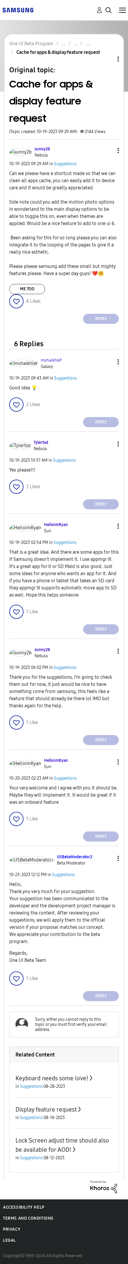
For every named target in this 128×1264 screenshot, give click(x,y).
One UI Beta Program (31, 43)
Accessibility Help (23, 1207)
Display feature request (46, 1109)
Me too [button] (27, 288)
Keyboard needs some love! (51, 1078)
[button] (108, 150)
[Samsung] (17, 10)
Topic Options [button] (108, 59)
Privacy (11, 1229)
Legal (9, 1240)
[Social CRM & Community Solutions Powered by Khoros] (103, 1186)
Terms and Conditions (28, 1218)
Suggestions (65, 163)
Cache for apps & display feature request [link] (58, 52)
